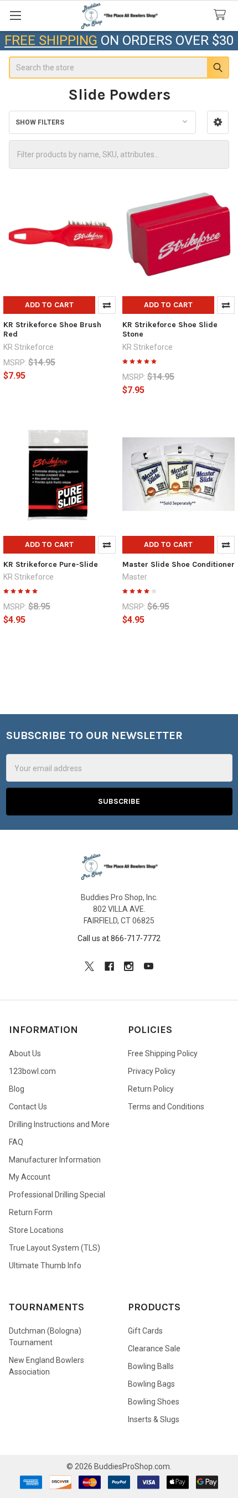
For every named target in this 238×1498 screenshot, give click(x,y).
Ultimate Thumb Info (45, 1265)
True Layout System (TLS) (54, 1247)
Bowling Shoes (153, 1401)
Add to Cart (49, 304)
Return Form (31, 1212)
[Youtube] (148, 966)
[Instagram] (128, 966)
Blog (16, 1088)
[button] (218, 122)
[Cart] (222, 15)
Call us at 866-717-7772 (119, 938)
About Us (25, 1053)
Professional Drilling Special (57, 1194)
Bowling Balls (151, 1366)
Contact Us (28, 1106)
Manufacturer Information (55, 1159)
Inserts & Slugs (153, 1419)
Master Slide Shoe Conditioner (178, 564)
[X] (89, 966)
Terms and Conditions (166, 1106)
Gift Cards (145, 1330)
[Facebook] (109, 966)
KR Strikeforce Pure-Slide (50, 564)
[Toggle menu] (15, 15)
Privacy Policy (151, 1071)
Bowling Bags (151, 1384)
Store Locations (36, 1230)
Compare (107, 305)
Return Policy (151, 1088)
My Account (29, 1176)
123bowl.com (32, 1071)
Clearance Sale (154, 1348)
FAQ (16, 1142)
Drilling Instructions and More (59, 1124)
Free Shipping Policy (163, 1053)
